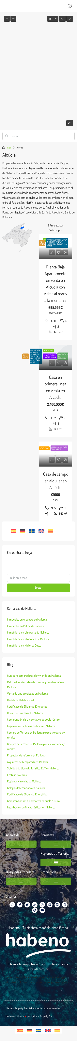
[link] (55, 246)
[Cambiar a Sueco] (32, 531)
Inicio (9, 147)
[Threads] (65, 904)
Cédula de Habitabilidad (20, 700)
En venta (25, 356)
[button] (21, 844)
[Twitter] (27, 904)
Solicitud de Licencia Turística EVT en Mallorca (33, 768)
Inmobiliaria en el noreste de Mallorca (28, 639)
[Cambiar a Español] (13, 531)
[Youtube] (42, 910)
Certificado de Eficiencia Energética (27, 706)
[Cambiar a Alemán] (22, 531)
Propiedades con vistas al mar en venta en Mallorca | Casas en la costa (35, 356)
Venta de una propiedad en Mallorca (27, 693)
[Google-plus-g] (35, 904)
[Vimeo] (50, 904)
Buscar (38, 587)
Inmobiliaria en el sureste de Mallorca (28, 632)
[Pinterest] (35, 910)
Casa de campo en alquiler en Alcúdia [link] (55, 480)
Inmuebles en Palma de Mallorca (25, 626)
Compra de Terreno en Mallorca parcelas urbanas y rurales (36, 735)
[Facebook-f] (20, 904)
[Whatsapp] (12, 904)
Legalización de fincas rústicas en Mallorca (31, 726)
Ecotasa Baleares (17, 775)
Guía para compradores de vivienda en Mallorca (34, 675)
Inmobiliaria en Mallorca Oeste (24, 645)
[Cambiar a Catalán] (50, 531)
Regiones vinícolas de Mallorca (24, 781)
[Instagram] (42, 904)
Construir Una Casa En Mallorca (25, 713)
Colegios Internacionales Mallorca (26, 788)
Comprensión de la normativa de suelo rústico (33, 719)
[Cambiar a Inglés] (41, 531)
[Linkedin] (57, 904)
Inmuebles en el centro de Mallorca (27, 619)
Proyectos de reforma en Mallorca (26, 755)
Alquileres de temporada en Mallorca (28, 762)
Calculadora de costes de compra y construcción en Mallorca (36, 684)
